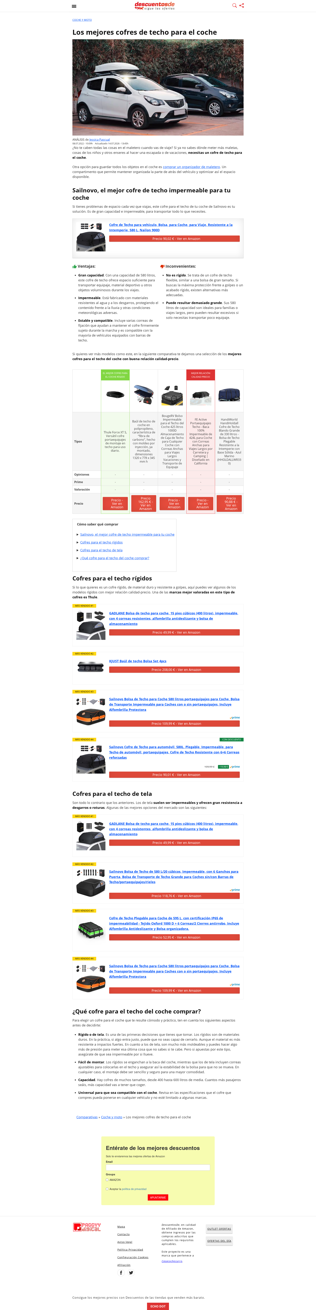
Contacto (123, 1234)
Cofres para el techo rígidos (101, 542)
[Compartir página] (241, 6)
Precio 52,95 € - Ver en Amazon (176, 937)
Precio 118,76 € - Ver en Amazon (176, 896)
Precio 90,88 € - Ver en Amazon (231, 503)
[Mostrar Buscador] (234, 6)
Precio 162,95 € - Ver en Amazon (145, 503)
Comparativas (87, 1117)
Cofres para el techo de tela (101, 550)
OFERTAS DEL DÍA (219, 1241)
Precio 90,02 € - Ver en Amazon (176, 238)
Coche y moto (82, 20)
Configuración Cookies (132, 1257)
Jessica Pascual (99, 140)
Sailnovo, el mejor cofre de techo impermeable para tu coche (127, 534)
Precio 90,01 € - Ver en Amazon (176, 774)
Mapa (121, 1226)
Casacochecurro (172, 1261)
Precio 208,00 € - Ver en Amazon (176, 669)
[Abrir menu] (74, 6)
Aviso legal (124, 1242)
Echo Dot (158, 1306)
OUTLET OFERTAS (219, 1229)
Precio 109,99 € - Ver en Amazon (176, 723)
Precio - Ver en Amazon (117, 503)
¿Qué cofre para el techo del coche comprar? (114, 558)
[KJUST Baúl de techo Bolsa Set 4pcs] (91, 668)
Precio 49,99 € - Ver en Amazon (176, 632)
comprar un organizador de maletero (191, 167)
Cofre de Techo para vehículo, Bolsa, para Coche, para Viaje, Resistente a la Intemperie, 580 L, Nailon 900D (171, 227)
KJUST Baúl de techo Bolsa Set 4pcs (137, 661)
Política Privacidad (130, 1249)
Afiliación (124, 1265)
